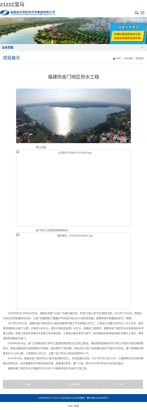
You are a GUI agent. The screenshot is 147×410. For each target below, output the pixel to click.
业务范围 (128, 58)
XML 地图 (73, 405)
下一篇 (120, 384)
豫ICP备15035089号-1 (98, 398)
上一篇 (26, 384)
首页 (118, 58)
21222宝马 (12, 4)
